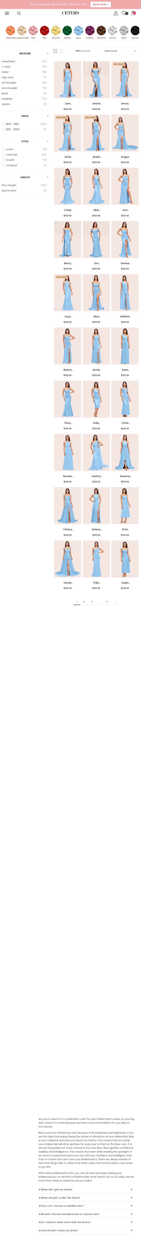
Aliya (96, 316)
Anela (96, 157)
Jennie (96, 103)
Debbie (124, 316)
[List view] (62, 51)
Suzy (67, 316)
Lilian (96, 210)
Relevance (111, 51)
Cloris (124, 423)
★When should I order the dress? (59, 1198)
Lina (125, 210)
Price (24, 116)
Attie (67, 157)
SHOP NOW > (100, 4)
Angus (125, 157)
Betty (67, 263)
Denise (125, 263)
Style (24, 141)
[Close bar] (139, 2)
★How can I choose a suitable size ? (61, 1206)
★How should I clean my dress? (58, 1230)
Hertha (96, 476)
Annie (96, 370)
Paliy (96, 582)
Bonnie (67, 476)
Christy (67, 529)
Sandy (68, 582)
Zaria (125, 370)
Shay (67, 423)
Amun (125, 103)
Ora (96, 263)
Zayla (125, 582)
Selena (96, 529)
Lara (67, 103)
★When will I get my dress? (55, 1189)
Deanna (125, 476)
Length (25, 177)
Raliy (96, 423)
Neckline (25, 53)
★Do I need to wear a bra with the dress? (64, 1222)
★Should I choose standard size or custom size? (69, 1214)
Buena (68, 370)
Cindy (67, 210)
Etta (125, 529)
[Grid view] (55, 51)
